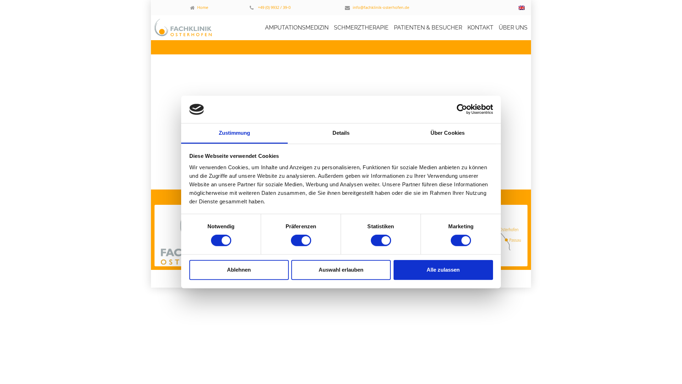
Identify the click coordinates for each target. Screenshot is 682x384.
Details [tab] (341, 133)
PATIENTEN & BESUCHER (428, 27)
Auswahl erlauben (341, 270)
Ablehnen (239, 270)
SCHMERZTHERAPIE (361, 27)
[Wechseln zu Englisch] (521, 7)
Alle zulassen (443, 270)
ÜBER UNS (513, 27)
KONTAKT (480, 27)
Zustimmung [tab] (234, 133)
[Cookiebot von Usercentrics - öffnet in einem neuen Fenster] (462, 109)
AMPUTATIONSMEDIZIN (297, 27)
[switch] (301, 240)
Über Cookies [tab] (448, 133)
